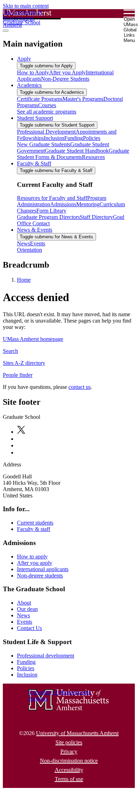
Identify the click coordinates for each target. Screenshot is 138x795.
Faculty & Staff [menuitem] (34, 163)
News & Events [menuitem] (34, 230)
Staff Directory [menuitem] (96, 217)
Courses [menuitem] (47, 105)
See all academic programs (46, 112)
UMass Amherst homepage (33, 339)
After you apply (34, 563)
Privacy (68, 751)
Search (10, 351)
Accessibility (69, 770)
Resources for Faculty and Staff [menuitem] (52, 198)
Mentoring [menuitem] (88, 204)
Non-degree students (40, 576)
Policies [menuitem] (91, 138)
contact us (79, 387)
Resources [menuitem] (93, 157)
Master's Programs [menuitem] (82, 99)
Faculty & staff (33, 529)
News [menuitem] (23, 243)
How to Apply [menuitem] (33, 72)
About (24, 603)
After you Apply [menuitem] (67, 72)
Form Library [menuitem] (51, 211)
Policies (25, 668)
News (23, 615)
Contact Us (29, 628)
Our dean (27, 609)
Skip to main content (26, 6)
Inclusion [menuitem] (54, 138)
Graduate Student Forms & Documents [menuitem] (73, 154)
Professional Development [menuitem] (46, 132)
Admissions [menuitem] (63, 204)
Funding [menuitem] (73, 138)
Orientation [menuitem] (29, 250)
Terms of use (69, 779)
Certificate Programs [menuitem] (39, 99)
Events (24, 622)
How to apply (32, 556)
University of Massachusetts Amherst (77, 733)
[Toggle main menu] (5, 31)
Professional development (45, 656)
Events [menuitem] (37, 243)
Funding (26, 662)
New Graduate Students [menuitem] (43, 144)
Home (24, 280)
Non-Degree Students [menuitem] (65, 79)
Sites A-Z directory (24, 363)
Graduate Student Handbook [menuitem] (77, 151)
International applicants (42, 569)
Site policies (68, 742)
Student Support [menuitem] (35, 118)
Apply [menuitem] (24, 59)
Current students (35, 523)
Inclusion (27, 675)
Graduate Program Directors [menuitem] (48, 217)
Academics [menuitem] (29, 85)
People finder (17, 375)
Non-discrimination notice (69, 761)
